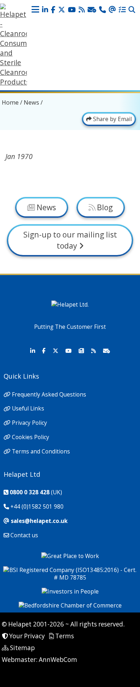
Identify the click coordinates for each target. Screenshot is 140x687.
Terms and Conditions (41, 451)
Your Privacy (27, 636)
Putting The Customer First (70, 327)
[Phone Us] (102, 9)
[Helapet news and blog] (82, 9)
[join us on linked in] (45, 9)
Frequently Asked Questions (49, 394)
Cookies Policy (30, 437)
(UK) (36, 492)
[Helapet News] (81, 351)
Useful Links (28, 409)
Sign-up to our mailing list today (70, 240)
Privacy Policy (29, 423)
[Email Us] (112, 9)
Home (10, 102)
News (31, 102)
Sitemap (22, 648)
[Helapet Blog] (93, 351)
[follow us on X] (61, 9)
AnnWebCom (58, 659)
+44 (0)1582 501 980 (37, 506)
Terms (64, 636)
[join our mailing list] (92, 9)
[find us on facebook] (53, 9)
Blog (104, 207)
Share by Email (112, 119)
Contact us (24, 535)
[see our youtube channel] (72, 9)
